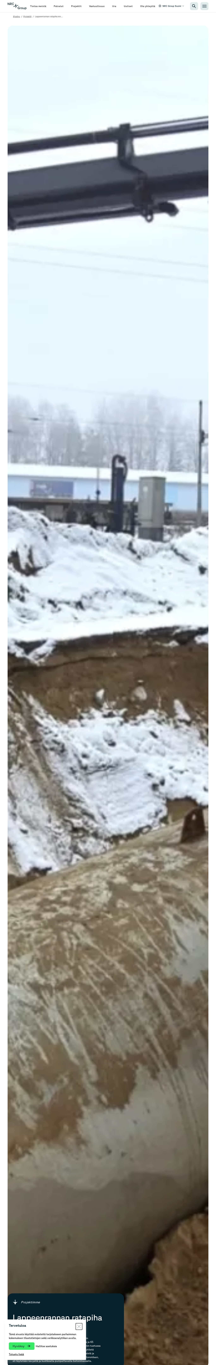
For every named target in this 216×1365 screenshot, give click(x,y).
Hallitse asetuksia (46, 1346)
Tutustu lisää (16, 1354)
